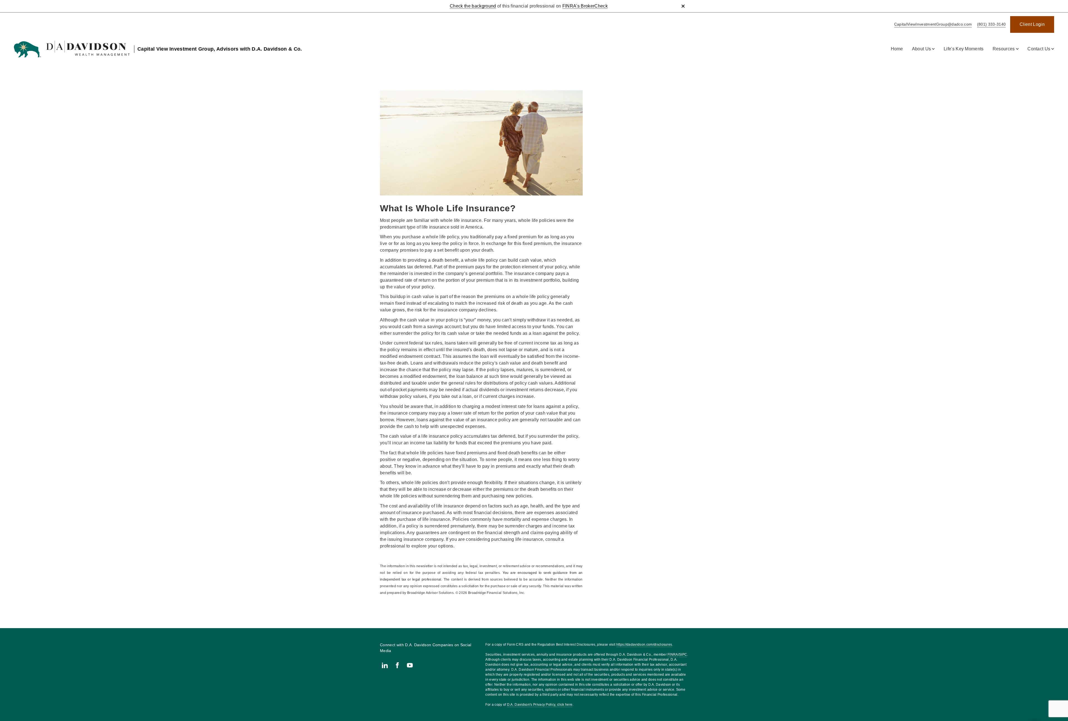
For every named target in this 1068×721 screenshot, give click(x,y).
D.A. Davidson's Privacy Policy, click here (539, 705)
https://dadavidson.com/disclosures (644, 644)
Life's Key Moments (964, 48)
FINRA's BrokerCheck (585, 6)
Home (897, 48)
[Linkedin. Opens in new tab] (385, 665)
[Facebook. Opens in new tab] (397, 665)
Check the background (473, 6)
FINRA (673, 654)
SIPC (683, 654)
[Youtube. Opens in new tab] (410, 665)
